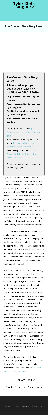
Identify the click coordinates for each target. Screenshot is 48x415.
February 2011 (29, 146)
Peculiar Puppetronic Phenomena (24, 387)
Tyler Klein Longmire (24, 5)
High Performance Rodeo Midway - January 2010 (23, 132)
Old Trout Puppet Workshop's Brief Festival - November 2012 (22, 154)
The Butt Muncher (24, 379)
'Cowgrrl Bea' (22, 371)
